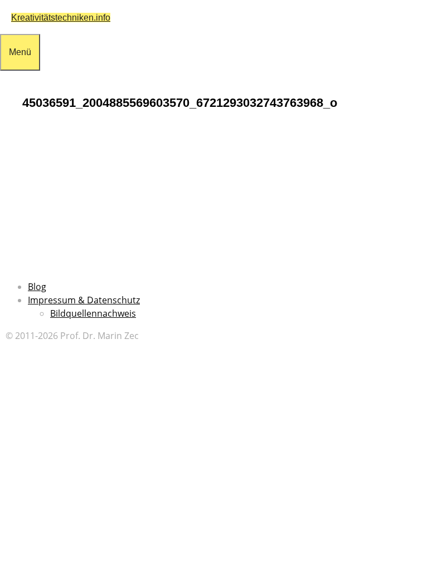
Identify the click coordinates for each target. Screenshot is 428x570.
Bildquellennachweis (93, 313)
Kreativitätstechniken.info (60, 17)
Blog (37, 287)
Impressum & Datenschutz (84, 300)
